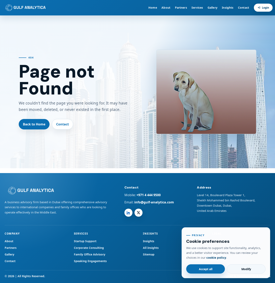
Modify (246, 269)
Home (152, 7)
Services (197, 7)
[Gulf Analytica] (58, 191)
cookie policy (216, 257)
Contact (243, 7)
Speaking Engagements (90, 261)
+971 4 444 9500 (148, 195)
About (165, 7)
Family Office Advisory (89, 254)
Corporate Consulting (89, 248)
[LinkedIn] (128, 213)
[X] (138, 213)
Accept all (205, 269)
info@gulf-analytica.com (154, 202)
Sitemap (148, 254)
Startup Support (85, 241)
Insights (227, 7)
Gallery (212, 7)
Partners (181, 7)
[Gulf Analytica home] (24, 7)
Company (12, 233)
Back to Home (34, 124)
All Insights (151, 248)
